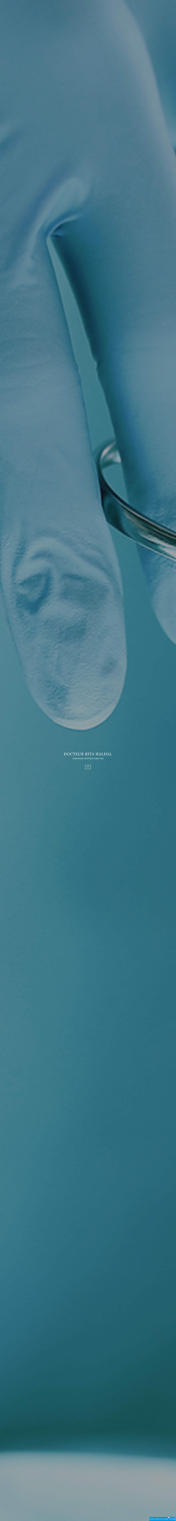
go (88, 767)
